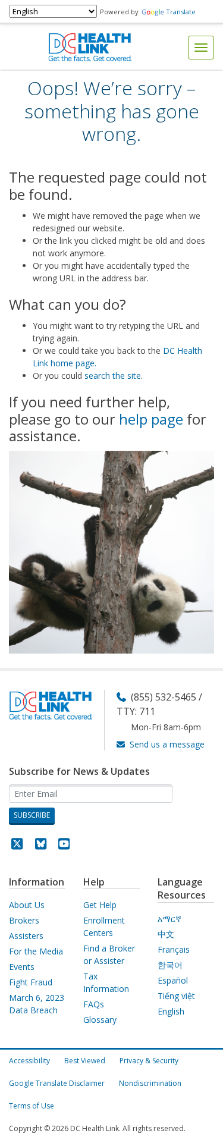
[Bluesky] (41, 845)
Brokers (24, 920)
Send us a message (167, 744)
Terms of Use (31, 1106)
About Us (27, 904)
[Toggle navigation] (201, 47)
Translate (181, 11)
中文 (166, 934)
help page (151, 419)
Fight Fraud (30, 982)
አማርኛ (169, 918)
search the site (112, 375)
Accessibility (29, 1061)
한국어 (170, 965)
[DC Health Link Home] (89, 46)
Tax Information (106, 982)
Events (21, 966)
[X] (17, 845)
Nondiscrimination (150, 1083)
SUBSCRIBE (32, 815)
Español (173, 980)
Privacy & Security (149, 1061)
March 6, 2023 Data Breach (36, 1004)
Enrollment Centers (104, 926)
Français (174, 949)
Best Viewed (84, 1061)
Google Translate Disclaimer (57, 1083)
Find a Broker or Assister (109, 954)
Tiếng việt (176, 995)
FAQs (93, 1004)
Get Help (100, 904)
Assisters (26, 935)
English (171, 1011)
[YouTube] (64, 845)
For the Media (36, 951)
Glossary (100, 1019)
